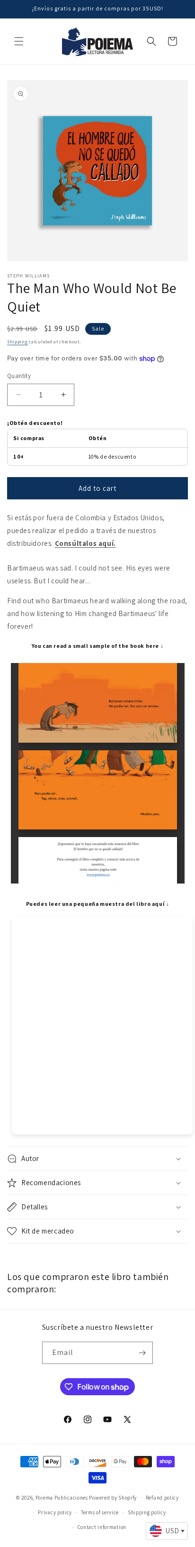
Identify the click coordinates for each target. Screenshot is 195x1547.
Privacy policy (55, 1512)
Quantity (19, 376)
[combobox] (167, 1531)
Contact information (102, 1527)
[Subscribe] (142, 1353)
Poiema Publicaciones (61, 1497)
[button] (19, 41)
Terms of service (100, 1512)
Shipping (17, 342)
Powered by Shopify (113, 1497)
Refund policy (162, 1497)
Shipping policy (147, 1512)
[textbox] (167, 1531)
